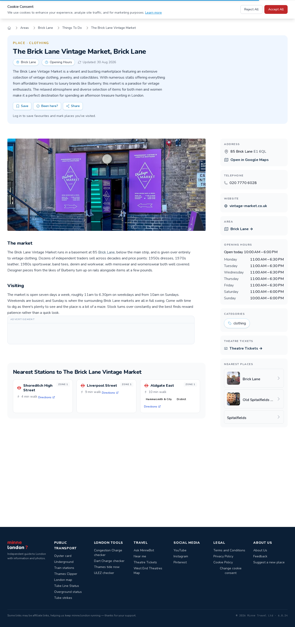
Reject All (251, 9)
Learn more (153, 12)
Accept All (276, 9)
